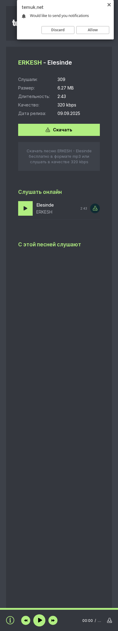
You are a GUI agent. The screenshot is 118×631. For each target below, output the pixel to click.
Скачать (62, 129)
